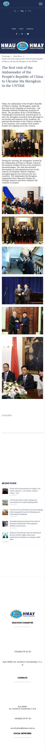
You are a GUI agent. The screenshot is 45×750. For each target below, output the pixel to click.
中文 (29, 11)
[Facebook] (18, 34)
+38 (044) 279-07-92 (22, 718)
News (21, 29)
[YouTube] (28, 34)
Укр (15, 11)
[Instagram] (23, 34)
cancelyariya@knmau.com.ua (22, 728)
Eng (22, 11)
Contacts (29, 29)
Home (14, 29)
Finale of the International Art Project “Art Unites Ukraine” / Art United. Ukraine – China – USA (25, 491)
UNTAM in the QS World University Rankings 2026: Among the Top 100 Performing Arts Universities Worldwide (26, 512)
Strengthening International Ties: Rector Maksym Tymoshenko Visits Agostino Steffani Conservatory (25, 523)
